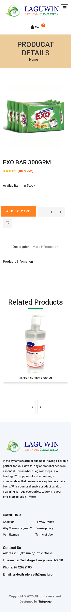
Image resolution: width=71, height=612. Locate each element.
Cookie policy (44, 528)
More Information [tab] (45, 247)
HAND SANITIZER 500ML (36, 378)
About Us (8, 522)
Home (33, 59)
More (32, 496)
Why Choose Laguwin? (17, 528)
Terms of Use (44, 534)
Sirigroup (45, 601)
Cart (37, 27)
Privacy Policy (45, 522)
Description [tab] (21, 247)
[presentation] (33, 407)
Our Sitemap (11, 534)
